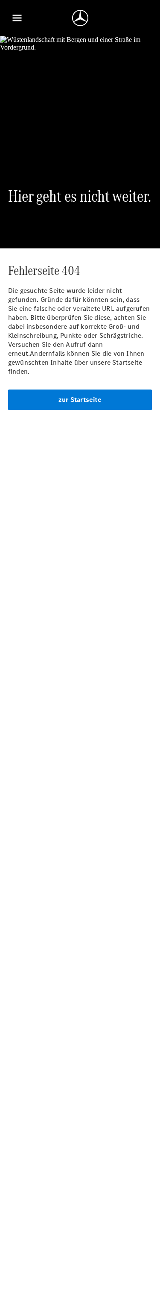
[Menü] (17, 18)
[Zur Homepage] (80, 18)
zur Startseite (80, 399)
